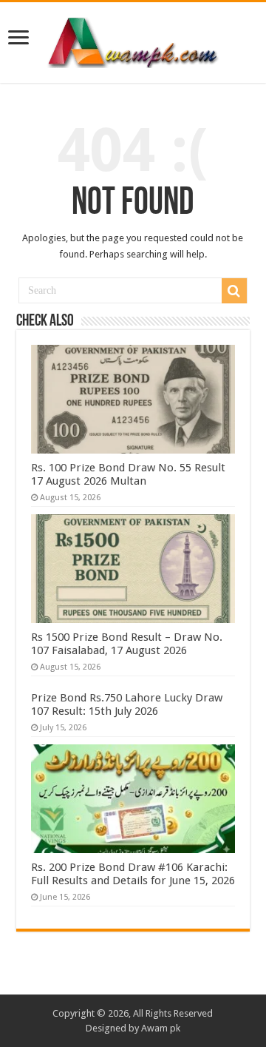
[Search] (234, 290)
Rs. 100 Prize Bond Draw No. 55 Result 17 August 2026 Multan (128, 474)
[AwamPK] (133, 40)
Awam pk (160, 1028)
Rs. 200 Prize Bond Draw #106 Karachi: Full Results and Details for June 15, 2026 (133, 874)
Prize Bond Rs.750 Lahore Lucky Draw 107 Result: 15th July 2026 (126, 704)
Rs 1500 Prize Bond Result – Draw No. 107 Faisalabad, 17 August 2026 (126, 643)
